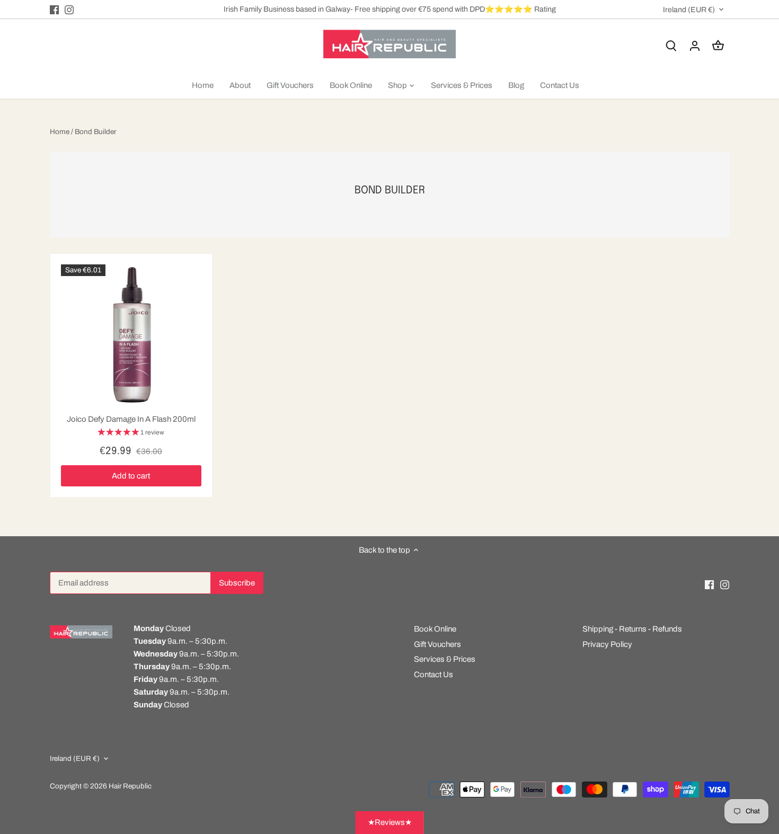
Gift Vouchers (437, 644)
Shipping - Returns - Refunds (632, 629)
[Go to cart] (718, 45)
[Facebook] (54, 9)
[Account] (694, 45)
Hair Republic (130, 786)
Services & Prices (444, 659)
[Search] (671, 45)
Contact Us (433, 674)
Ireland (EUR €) (689, 9)
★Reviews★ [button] (390, 822)
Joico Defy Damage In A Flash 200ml (131, 419)
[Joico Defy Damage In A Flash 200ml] (131, 334)
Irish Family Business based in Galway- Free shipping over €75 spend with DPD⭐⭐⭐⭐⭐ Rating (390, 9)
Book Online (435, 629)
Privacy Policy (607, 644)
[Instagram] (69, 9)
